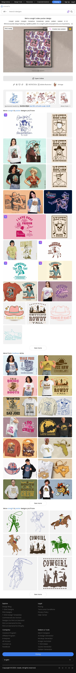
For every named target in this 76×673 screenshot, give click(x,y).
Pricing (40, 607)
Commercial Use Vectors (11, 618)
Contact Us (6, 644)
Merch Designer (44, 633)
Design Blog (6, 607)
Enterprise (6, 638)
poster (17, 21)
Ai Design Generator (45, 636)
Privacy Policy (43, 612)
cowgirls (23, 21)
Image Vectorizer (44, 641)
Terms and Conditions (46, 609)
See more (38, 348)
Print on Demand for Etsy (11, 623)
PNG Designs (7, 612)
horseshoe (31, 21)
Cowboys (15, 353)
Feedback (6, 647)
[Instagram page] (59, 668)
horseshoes (40, 21)
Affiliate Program (8, 636)
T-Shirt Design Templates (12, 615)
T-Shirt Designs (8, 609)
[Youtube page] (69, 668)
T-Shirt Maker (43, 644)
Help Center (42, 615)
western (60, 21)
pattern (53, 21)
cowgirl (11, 21)
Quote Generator (44, 647)
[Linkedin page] (72, 668)
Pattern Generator (45, 649)
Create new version (59, 29)
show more (64, 106)
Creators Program (9, 633)
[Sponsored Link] (14, 97)
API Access (6, 641)
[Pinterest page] (66, 668)
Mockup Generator (45, 638)
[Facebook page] (62, 668)
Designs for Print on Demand (13, 620)
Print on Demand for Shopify (13, 626)
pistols (47, 21)
